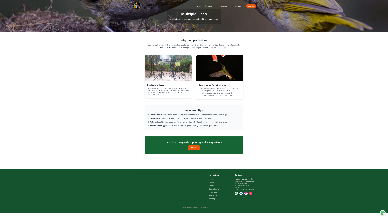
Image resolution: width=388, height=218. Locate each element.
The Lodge (208, 6)
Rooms (211, 186)
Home (199, 6)
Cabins (211, 182)
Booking (251, 6)
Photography (237, 6)
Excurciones (213, 192)
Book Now (194, 148)
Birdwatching (214, 189)
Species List (213, 195)
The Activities (222, 6)
